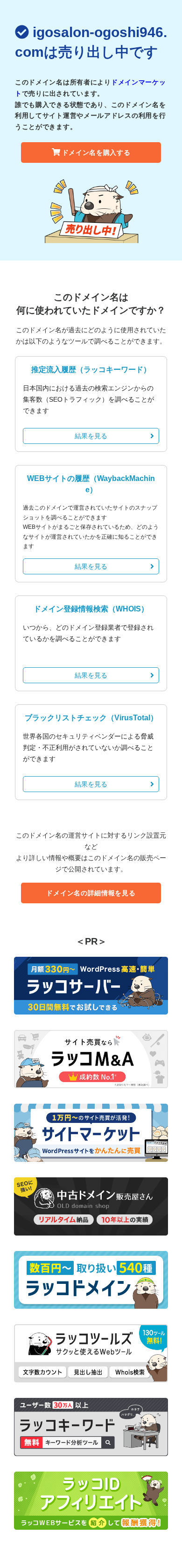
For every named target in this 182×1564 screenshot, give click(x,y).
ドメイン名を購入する (96, 152)
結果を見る (91, 436)
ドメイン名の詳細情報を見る (90, 893)
